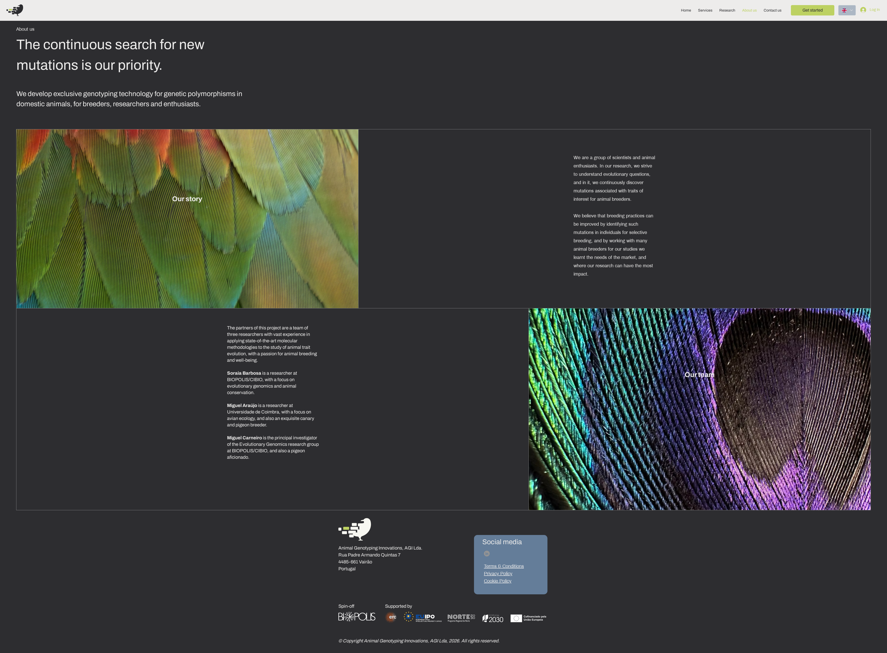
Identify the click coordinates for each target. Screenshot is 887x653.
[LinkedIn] (487, 553)
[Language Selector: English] (847, 10)
